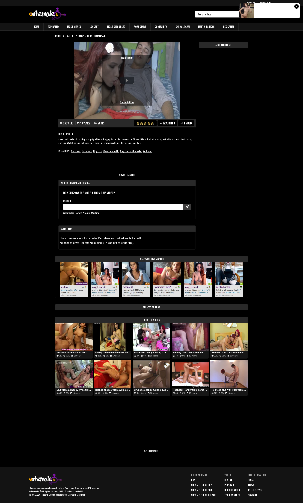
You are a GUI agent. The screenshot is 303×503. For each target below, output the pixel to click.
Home (36, 27)
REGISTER (264, 3)
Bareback (87, 151)
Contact (252, 495)
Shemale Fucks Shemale (204, 495)
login (115, 243)
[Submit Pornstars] (187, 207)
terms (251, 485)
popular (229, 485)
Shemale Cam (182, 27)
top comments (232, 495)
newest (228, 480)
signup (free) (127, 243)
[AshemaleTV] (48, 14)
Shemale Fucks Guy (201, 485)
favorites (169, 123)
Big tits (97, 151)
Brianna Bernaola (80, 183)
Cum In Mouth (111, 151)
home (194, 480)
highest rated (232, 490)
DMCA (251, 480)
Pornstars (140, 27)
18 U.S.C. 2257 (255, 490)
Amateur (75, 151)
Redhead (147, 151)
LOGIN (249, 3)
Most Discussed (116, 27)
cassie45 (68, 123)
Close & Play (127, 102)
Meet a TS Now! (206, 27)
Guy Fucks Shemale (130, 151)
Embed (188, 123)
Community (161, 27)
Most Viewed (74, 27)
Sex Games (228, 27)
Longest (94, 27)
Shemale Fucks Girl (201, 490)
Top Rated (53, 27)
